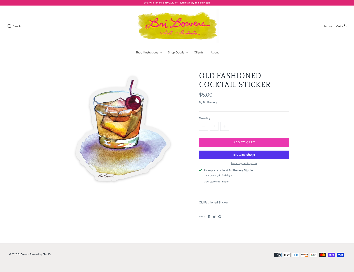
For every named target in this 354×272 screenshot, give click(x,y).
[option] (123, 129)
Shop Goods (176, 52)
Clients (198, 52)
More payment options (244, 163)
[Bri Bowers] (177, 26)
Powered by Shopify (40, 254)
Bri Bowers (210, 102)
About (215, 52)
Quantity (204, 118)
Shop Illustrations (146, 52)
